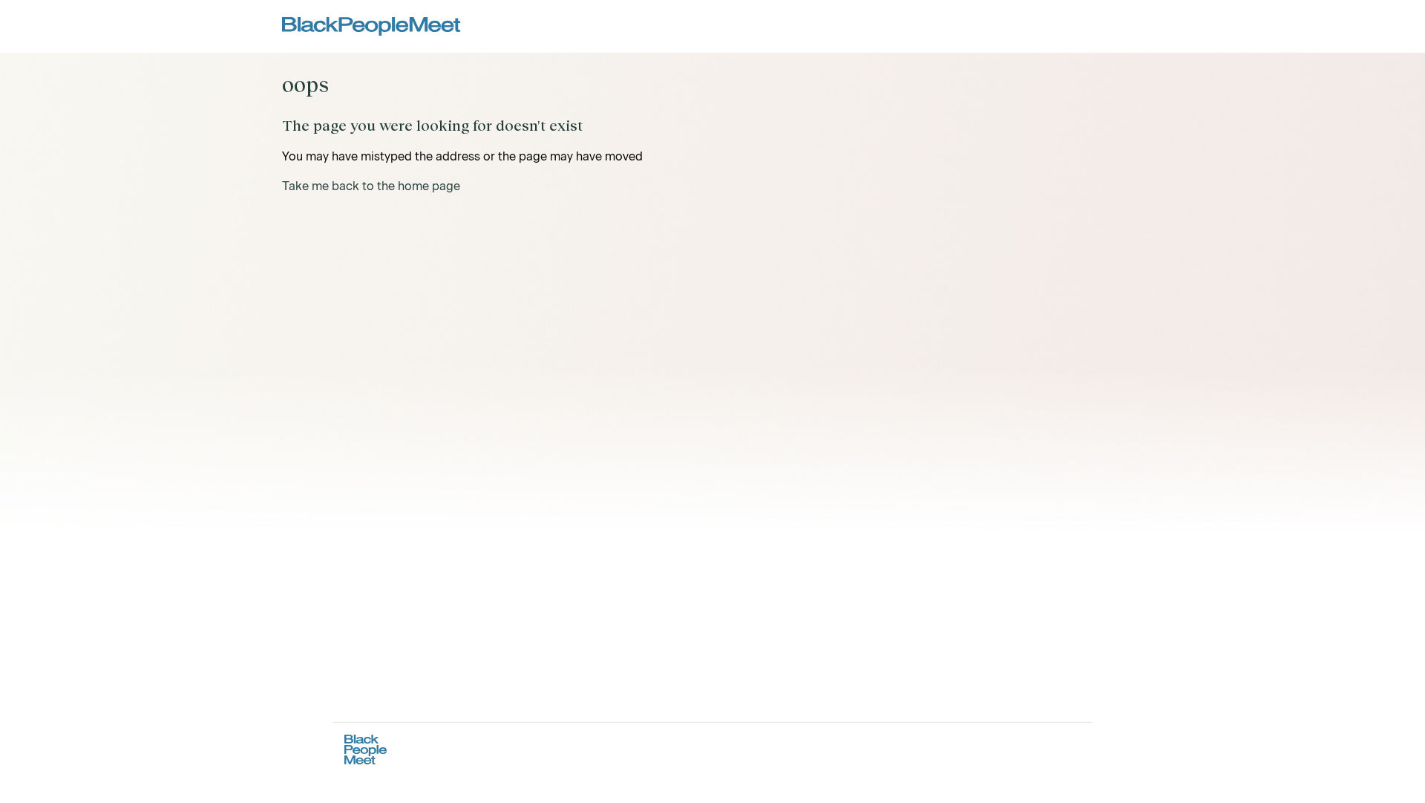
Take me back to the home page (371, 186)
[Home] (371, 26)
